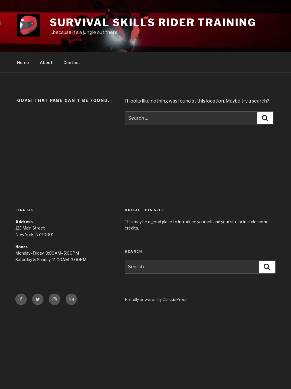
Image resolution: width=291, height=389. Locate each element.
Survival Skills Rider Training (153, 22)
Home (23, 62)
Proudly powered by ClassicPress (156, 299)
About (46, 62)
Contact (71, 62)
